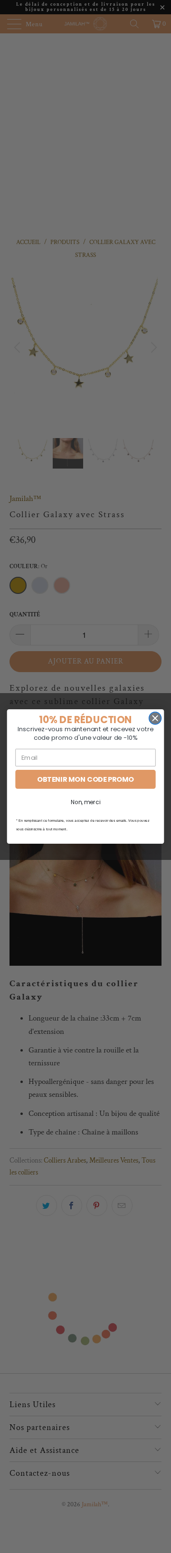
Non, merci (85, 802)
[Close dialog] (155, 718)
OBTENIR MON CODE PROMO (85, 780)
